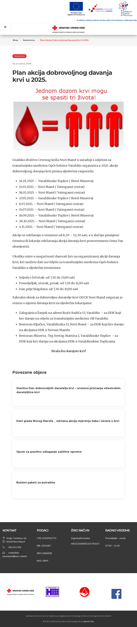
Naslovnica (19, 56)
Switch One (89, 621)
